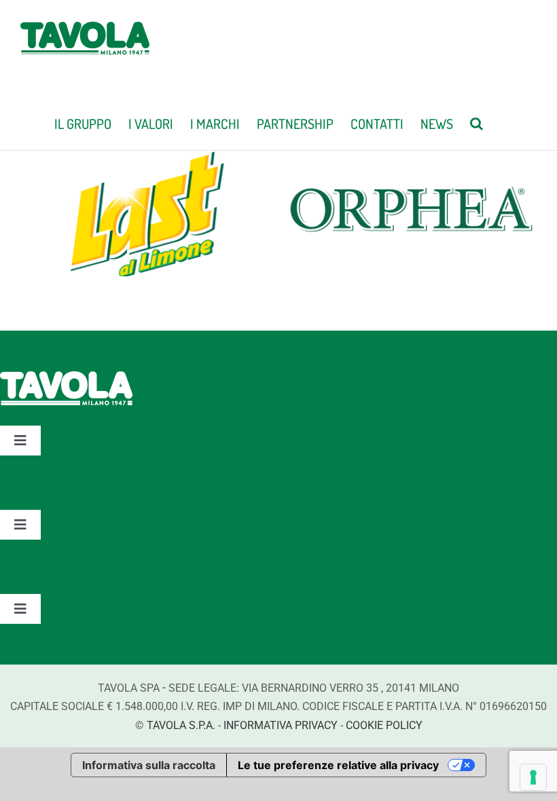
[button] (476, 122)
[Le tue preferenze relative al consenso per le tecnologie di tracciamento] (533, 777)
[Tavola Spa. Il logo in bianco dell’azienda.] (66, 378)
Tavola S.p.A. (181, 725)
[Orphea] (410, 161)
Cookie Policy (384, 725)
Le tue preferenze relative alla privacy (338, 765)
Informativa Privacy (280, 725)
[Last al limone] (146, 161)
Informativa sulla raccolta (148, 765)
